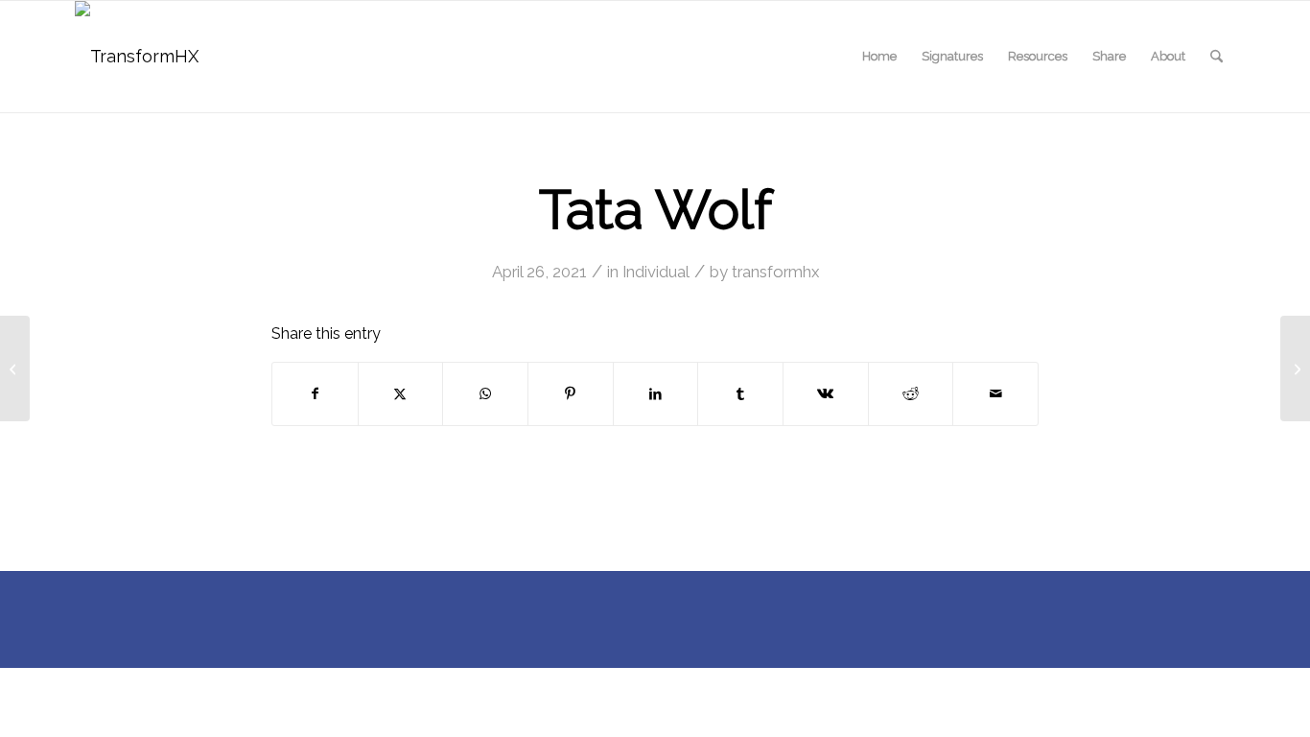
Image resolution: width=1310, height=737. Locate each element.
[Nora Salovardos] (15, 368)
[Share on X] (401, 394)
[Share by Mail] (995, 394)
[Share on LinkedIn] (656, 394)
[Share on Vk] (826, 394)
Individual (656, 271)
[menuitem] (879, 56)
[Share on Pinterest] (570, 394)
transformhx (775, 271)
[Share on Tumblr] (740, 394)
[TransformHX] (137, 56)
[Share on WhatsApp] (485, 394)
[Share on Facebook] (315, 394)
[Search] (1216, 56)
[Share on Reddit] (911, 394)
